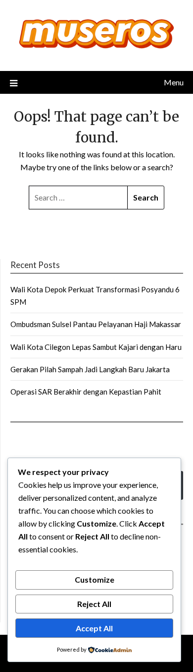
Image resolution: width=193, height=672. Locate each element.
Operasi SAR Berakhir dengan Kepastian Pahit (85, 391)
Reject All (94, 603)
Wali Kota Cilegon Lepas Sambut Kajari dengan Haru (96, 346)
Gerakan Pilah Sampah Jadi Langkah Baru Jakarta (90, 369)
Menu (174, 82)
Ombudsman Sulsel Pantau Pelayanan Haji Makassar (95, 324)
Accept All (94, 628)
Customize (94, 579)
